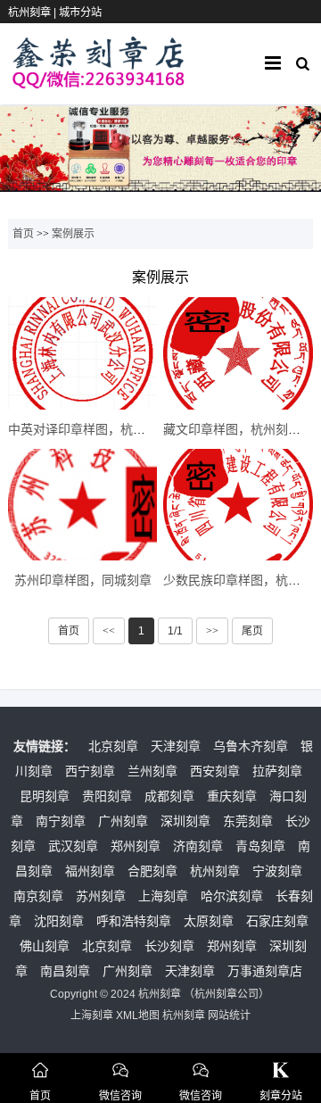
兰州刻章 (152, 771)
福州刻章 (90, 871)
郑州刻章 (135, 846)
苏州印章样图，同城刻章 (83, 580)
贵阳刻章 (107, 796)
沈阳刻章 (59, 921)
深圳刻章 (185, 821)
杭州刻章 (215, 871)
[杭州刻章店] (99, 80)
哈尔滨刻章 (232, 896)
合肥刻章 (152, 871)
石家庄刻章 (277, 921)
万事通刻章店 (264, 971)
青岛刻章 (260, 846)
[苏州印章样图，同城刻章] (82, 505)
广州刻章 (123, 821)
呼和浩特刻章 (133, 921)
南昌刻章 (65, 971)
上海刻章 (163, 896)
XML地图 (138, 1015)
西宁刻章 (90, 771)
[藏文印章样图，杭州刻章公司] (237, 353)
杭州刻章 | (33, 12)
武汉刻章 (73, 846)
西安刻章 (215, 771)
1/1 (175, 631)
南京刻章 (38, 896)
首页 (23, 234)
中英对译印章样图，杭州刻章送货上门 (114, 429)
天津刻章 (176, 746)
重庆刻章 (232, 796)
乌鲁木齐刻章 (250, 746)
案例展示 (73, 234)
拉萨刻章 (277, 771)
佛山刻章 (45, 946)
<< (109, 631)
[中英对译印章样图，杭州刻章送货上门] (82, 353)
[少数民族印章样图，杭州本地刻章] (237, 505)
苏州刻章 (101, 896)
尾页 (252, 631)
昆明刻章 (45, 796)
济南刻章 (198, 846)
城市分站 (80, 12)
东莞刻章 (248, 821)
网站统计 (229, 1015)
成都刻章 (169, 796)
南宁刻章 (61, 821)
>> (212, 631)
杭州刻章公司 (226, 994)
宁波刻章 (277, 871)
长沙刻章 (169, 946)
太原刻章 (209, 921)
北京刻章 (113, 746)
